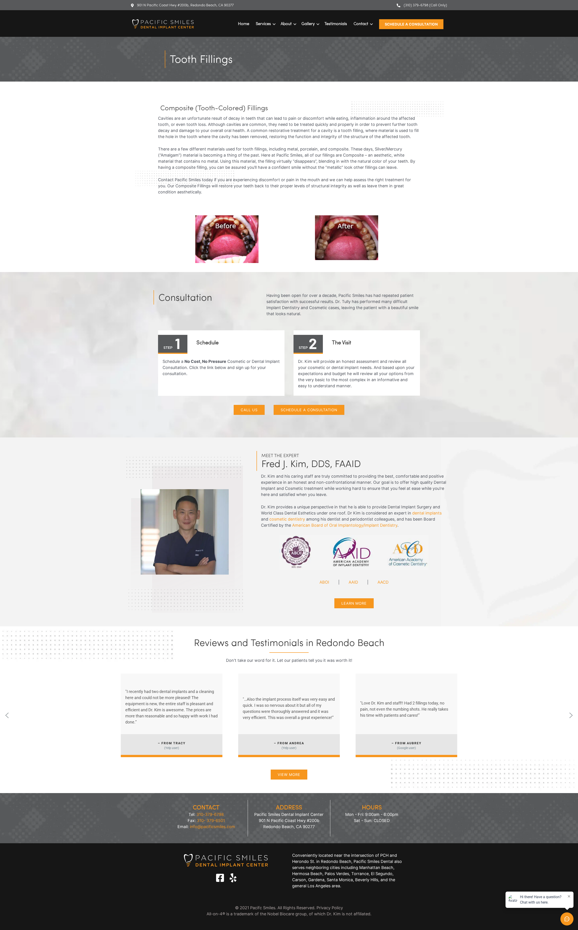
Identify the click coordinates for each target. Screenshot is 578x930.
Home (243, 24)
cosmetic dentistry (287, 519)
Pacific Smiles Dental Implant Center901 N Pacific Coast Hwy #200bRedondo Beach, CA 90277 (289, 820)
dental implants (427, 513)
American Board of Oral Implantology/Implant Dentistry (344, 525)
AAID (353, 582)
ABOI (324, 582)
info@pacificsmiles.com (212, 826)
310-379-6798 (210, 814)
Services (263, 24)
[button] (411, 24)
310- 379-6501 (211, 820)
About (286, 24)
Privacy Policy (330, 907)
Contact (361, 24)
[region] (289, 715)
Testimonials (335, 24)
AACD (383, 582)
